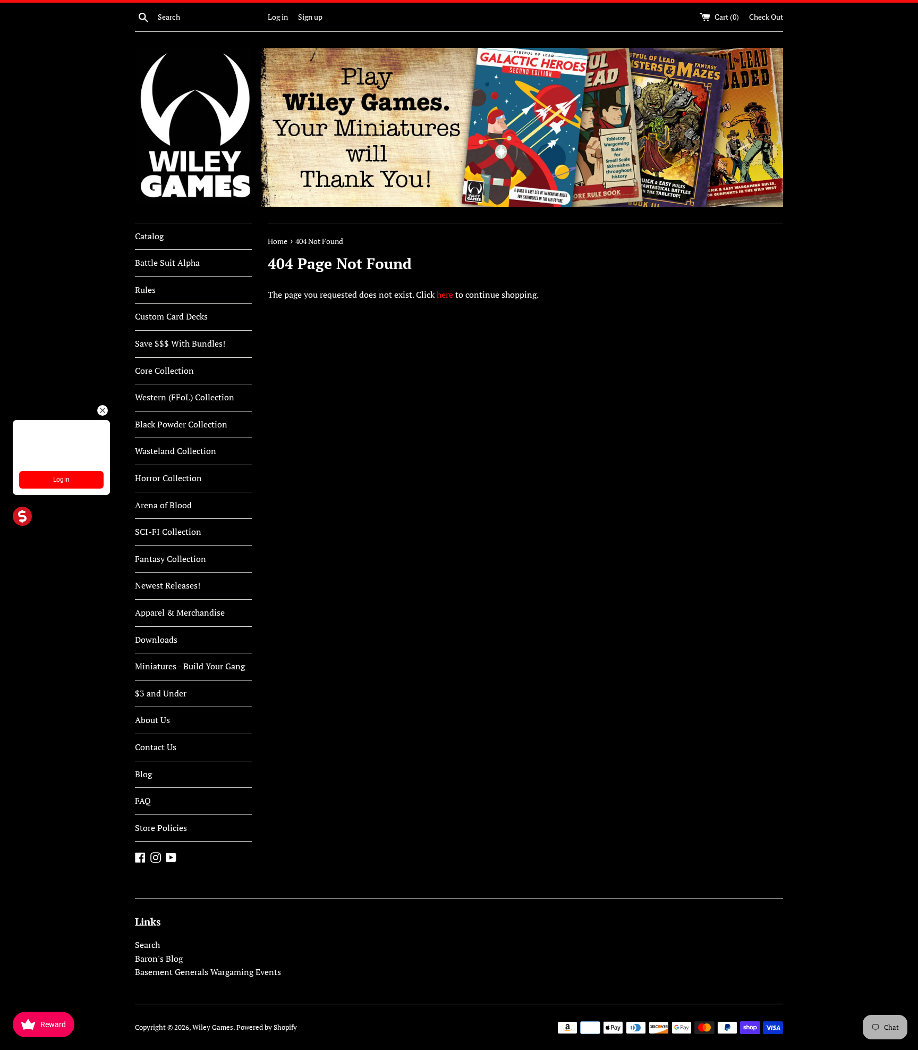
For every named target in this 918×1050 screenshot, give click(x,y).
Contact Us (155, 747)
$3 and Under (160, 693)
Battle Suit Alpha (167, 262)
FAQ (143, 801)
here (445, 294)
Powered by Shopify (266, 1027)
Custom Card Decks (171, 316)
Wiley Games (212, 1027)
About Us (152, 720)
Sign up (310, 17)
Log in (278, 17)
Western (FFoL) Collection (184, 397)
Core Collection (164, 370)
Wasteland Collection (175, 451)
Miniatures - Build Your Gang (190, 666)
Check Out (766, 17)
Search (147, 945)
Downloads (156, 639)
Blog (143, 774)
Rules (145, 290)
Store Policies (161, 828)
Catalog (149, 236)
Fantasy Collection (170, 559)
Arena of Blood (163, 505)
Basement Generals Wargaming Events (208, 972)
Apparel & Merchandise (180, 612)
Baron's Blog (159, 958)
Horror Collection (168, 478)
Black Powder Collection (181, 424)
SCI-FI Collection (168, 531)
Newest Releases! (167, 585)
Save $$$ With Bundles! (180, 343)
